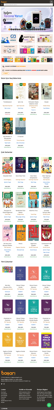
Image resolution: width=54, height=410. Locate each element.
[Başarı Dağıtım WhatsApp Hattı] (49, 405)
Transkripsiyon (7, 102)
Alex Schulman (20, 143)
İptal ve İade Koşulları (24, 399)
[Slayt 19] (45, 29)
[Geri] (3, 20)
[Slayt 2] (11, 29)
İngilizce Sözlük (20, 351)
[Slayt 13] (33, 29)
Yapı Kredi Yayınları (7, 105)
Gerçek (46, 102)
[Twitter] (1, 383)
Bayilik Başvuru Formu (6, 400)
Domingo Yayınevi (20, 179)
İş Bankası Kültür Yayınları (33, 106)
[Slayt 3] (13, 29)
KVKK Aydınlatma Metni (24, 392)
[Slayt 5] (17, 29)
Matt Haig (20, 182)
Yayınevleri (3, 397)
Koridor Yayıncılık (33, 247)
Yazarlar (3, 399)
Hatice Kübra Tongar (46, 183)
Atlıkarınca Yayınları (7, 289)
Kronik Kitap (7, 140)
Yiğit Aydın (7, 143)
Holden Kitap (46, 105)
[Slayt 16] (39, 29)
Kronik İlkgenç (7, 179)
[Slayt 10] (27, 29)
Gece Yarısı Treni (20, 176)
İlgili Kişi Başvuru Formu (24, 395)
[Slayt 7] (21, 29)
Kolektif (20, 291)
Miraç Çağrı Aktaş (20, 217)
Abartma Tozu (33, 210)
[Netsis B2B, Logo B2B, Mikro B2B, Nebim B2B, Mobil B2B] (27, 408)
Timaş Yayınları (20, 140)
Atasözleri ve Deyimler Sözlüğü (7, 320)
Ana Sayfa (3, 392)
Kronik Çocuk (46, 214)
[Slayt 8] (23, 29)
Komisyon (7, 291)
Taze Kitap (7, 214)
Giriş (51, 2)
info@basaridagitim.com (16, 377)
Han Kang (20, 108)
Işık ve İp (20, 102)
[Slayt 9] (25, 29)
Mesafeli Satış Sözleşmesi (25, 397)
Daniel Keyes (33, 250)
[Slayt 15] (37, 29)
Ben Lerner (7, 108)
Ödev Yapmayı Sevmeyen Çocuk (46, 177)
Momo (20, 243)
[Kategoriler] (2, 4)
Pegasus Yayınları (20, 247)
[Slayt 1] (9, 29)
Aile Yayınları (46, 179)
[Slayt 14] (35, 29)
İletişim (2, 402)
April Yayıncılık (20, 105)
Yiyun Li (33, 110)
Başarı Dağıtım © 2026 (7, 379)
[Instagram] (4, 383)
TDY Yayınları (20, 289)
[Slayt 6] (19, 29)
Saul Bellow (46, 108)
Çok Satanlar (4, 395)
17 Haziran (20, 136)
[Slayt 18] (43, 29)
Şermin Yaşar (7, 182)
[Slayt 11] (29, 29)
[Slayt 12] (31, 29)
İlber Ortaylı (46, 217)
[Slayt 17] (41, 29)
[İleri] (49, 20)
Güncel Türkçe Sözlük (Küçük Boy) (20, 320)
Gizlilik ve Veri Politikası (24, 393)
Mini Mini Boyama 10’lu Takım (7, 287)
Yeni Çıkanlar (4, 393)
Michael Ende (20, 250)
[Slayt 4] (15, 29)
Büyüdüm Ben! (7, 176)
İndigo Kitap (20, 214)
